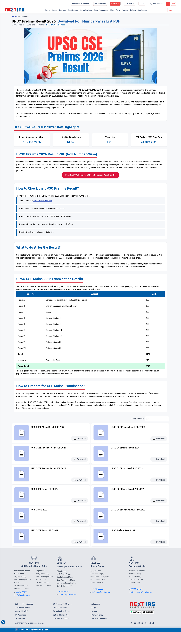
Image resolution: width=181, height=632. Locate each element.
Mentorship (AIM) (22, 611)
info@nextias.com (23, 595)
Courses (62, 10)
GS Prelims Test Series (62, 604)
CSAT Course (20, 618)
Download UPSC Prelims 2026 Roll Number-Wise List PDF (90, 175)
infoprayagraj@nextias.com (141, 592)
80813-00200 (158, 4)
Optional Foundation (61, 615)
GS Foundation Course (24, 604)
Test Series (73, 10)
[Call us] (3, 622)
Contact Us (142, 10)
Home (47, 10)
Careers (94, 611)
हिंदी (173, 4)
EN (168, 4)
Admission (115, 4)
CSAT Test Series (60, 608)
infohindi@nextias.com (67, 595)
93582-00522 (97, 589)
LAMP (142, 4)
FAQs (93, 608)
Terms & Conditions (99, 618)
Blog (112, 10)
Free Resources (101, 10)
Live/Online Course (22, 608)
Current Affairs (86, 10)
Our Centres (129, 4)
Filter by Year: (138, 419)
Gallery (133, 10)
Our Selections (100, 4)
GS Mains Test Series (61, 611)
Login (171, 10)
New (118, 10)
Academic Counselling (80, 4)
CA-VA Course (20, 615)
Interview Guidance (60, 618)
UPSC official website (42, 201)
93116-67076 (64, 591)
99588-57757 (136, 589)
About (54, 10)
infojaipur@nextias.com (101, 592)
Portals (125, 10)
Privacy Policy (97, 615)
